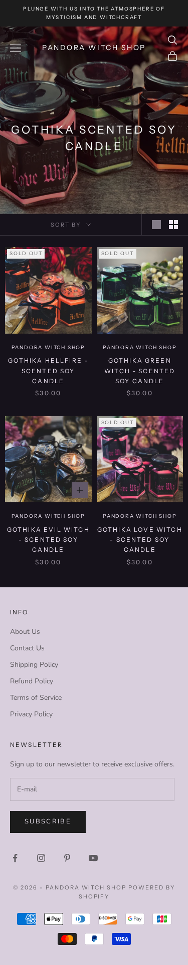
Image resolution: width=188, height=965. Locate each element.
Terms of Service (36, 697)
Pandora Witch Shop (48, 347)
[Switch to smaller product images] (173, 224)
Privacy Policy (31, 714)
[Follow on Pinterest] (67, 858)
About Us (25, 631)
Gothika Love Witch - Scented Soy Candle (139, 540)
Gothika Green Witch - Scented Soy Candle (139, 371)
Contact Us (27, 648)
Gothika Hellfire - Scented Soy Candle (48, 371)
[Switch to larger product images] (156, 224)
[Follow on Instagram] (41, 858)
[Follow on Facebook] (15, 858)
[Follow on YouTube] (93, 858)
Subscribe (48, 821)
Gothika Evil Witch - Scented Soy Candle (48, 540)
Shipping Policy (34, 664)
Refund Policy (31, 681)
